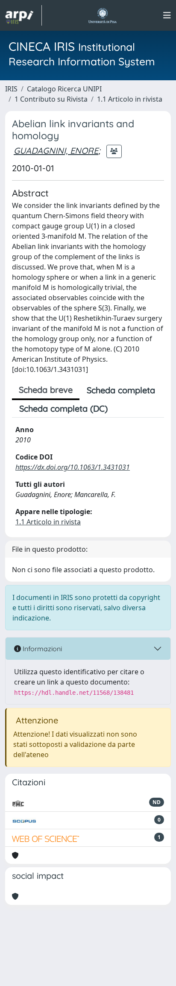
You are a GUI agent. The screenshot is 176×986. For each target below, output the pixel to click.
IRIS (11, 89)
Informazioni (41, 648)
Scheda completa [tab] (121, 390)
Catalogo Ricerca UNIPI (64, 89)
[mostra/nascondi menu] (167, 15)
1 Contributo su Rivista (51, 99)
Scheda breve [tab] (46, 389)
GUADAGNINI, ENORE (56, 150)
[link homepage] (23, 15)
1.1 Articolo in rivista (129, 99)
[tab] (122, 409)
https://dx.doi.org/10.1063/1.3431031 (72, 467)
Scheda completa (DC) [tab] (63, 408)
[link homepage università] (102, 15)
